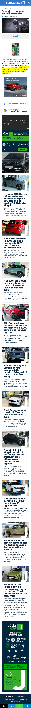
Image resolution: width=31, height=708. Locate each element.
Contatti (15, 699)
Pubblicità (23, 699)
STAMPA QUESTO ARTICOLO (16, 104)
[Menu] (2, 3)
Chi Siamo (7, 699)
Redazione (6, 16)
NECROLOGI (6, 8)
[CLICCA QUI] (15, 122)
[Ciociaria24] (15, 3)
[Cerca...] (29, 3)
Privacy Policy (15, 702)
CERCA (22, 150)
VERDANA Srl (9, 696)
